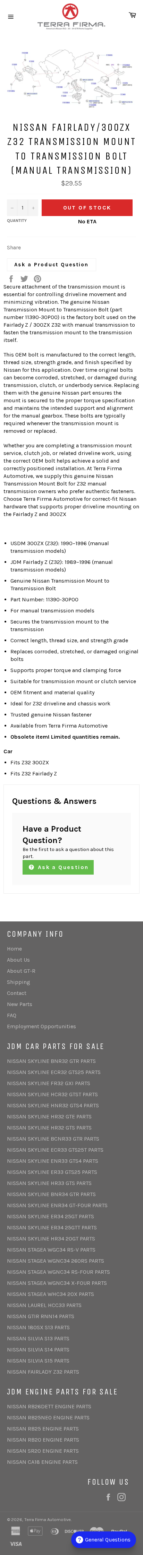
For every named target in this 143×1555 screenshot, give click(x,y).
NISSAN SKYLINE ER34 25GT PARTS (50, 1216)
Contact (16, 993)
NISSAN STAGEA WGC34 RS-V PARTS (51, 1249)
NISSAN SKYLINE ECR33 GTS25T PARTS (55, 1149)
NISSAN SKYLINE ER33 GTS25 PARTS (52, 1172)
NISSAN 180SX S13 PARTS (38, 1327)
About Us (18, 959)
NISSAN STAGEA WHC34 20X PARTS (50, 1294)
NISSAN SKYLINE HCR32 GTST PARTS (52, 1094)
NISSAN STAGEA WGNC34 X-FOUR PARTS (57, 1283)
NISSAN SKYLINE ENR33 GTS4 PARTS (52, 1161)
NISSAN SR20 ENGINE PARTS (43, 1450)
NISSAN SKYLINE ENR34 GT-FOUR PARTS (57, 1205)
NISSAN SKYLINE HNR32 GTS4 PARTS (53, 1105)
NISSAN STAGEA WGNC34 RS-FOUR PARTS (58, 1272)
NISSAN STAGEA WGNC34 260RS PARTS (55, 1260)
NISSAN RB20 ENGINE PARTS (43, 1439)
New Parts (19, 1004)
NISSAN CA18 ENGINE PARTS (42, 1462)
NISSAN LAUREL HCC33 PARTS (44, 1305)
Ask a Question (62, 867)
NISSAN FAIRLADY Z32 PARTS (43, 1371)
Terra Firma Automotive (47, 1519)
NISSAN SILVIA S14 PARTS (38, 1349)
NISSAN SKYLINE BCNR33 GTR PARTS (53, 1138)
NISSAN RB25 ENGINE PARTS (43, 1428)
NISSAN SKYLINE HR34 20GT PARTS (51, 1238)
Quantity (17, 220)
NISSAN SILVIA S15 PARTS (38, 1360)
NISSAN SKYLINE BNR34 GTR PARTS (51, 1194)
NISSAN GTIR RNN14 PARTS (40, 1316)
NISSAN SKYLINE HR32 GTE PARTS (49, 1116)
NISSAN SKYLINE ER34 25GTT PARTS (52, 1227)
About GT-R (21, 971)
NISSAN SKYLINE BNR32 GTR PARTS (51, 1061)
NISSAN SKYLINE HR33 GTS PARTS (49, 1183)
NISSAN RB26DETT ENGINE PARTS (49, 1406)
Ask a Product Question (51, 264)
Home (14, 948)
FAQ (11, 1015)
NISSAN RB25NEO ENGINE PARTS (48, 1417)
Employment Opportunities (41, 1026)
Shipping (18, 982)
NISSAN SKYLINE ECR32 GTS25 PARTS (54, 1072)
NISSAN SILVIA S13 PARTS (38, 1338)
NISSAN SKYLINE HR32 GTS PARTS (49, 1127)
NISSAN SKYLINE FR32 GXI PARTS (48, 1083)
